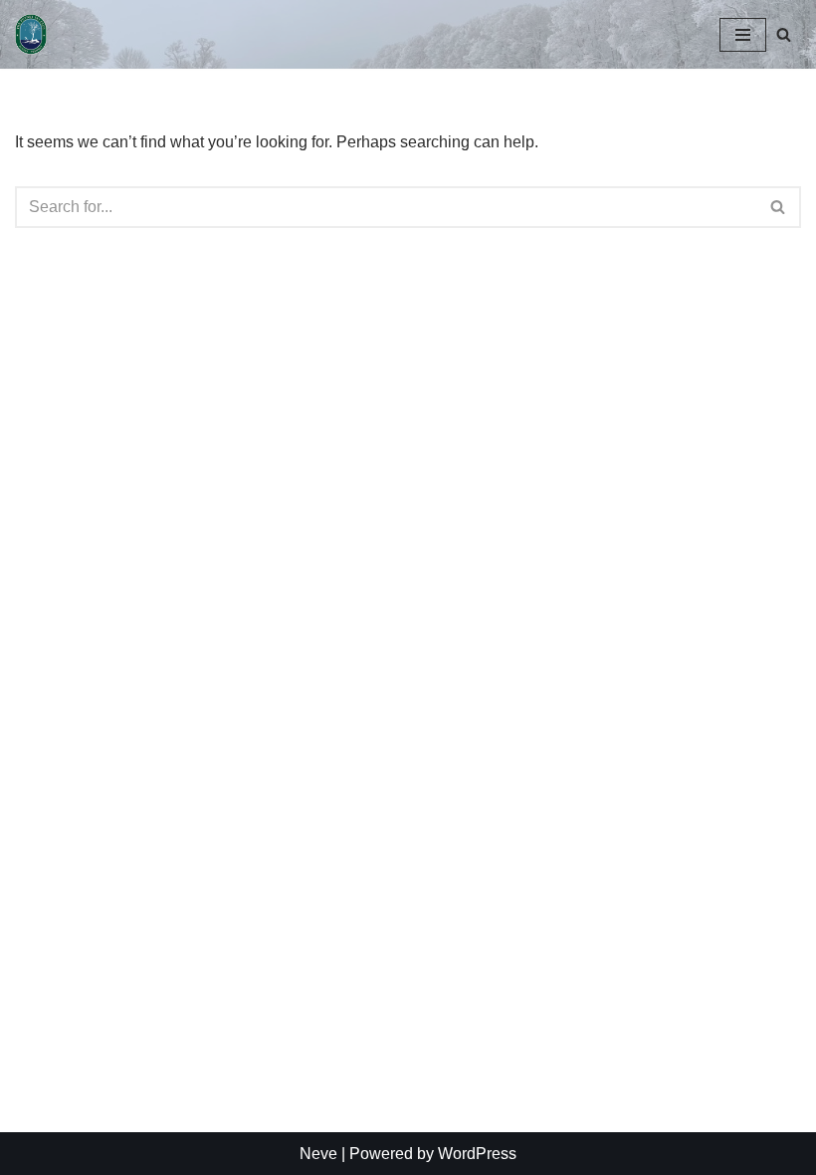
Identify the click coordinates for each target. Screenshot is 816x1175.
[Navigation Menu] (742, 35)
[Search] (783, 34)
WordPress (477, 1153)
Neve (318, 1153)
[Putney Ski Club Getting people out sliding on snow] (36, 34)
